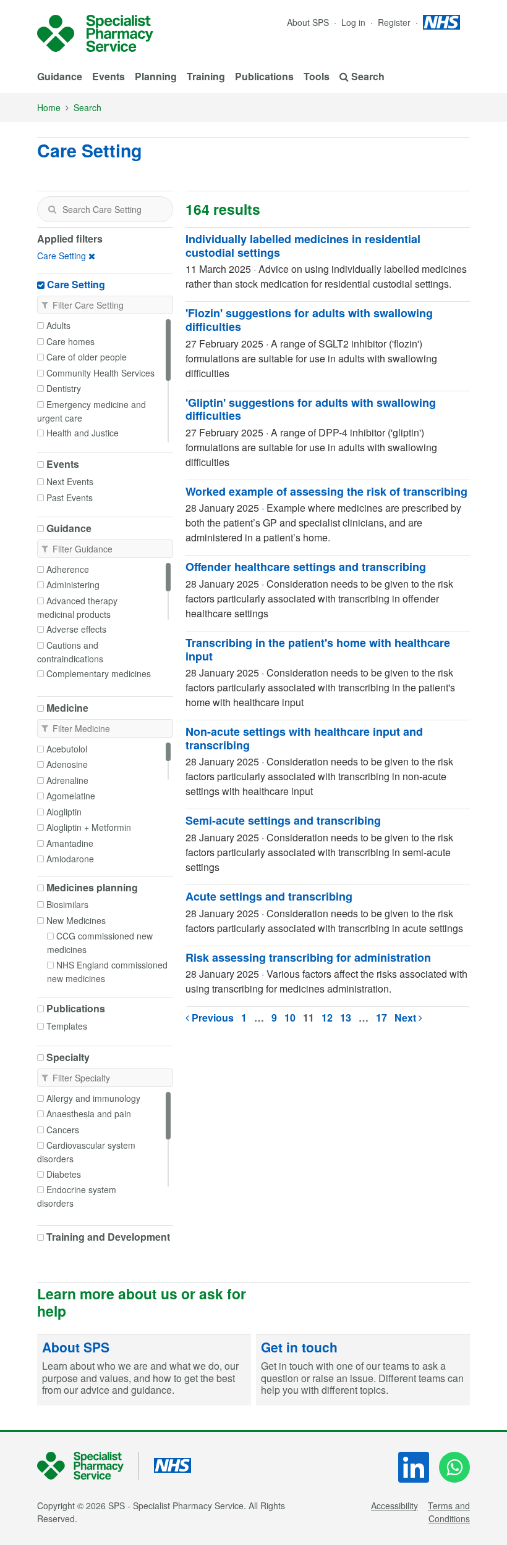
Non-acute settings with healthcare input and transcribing (304, 738)
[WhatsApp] (454, 1467)
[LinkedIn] (413, 1467)
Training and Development (108, 1237)
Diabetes (63, 1174)
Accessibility (394, 1505)
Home (49, 107)
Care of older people (86, 357)
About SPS (308, 22)
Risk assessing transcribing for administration (308, 957)
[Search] (52, 209)
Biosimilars (67, 904)
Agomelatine (70, 795)
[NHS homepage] (441, 22)
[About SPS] (144, 1370)
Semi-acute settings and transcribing (283, 820)
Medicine (67, 708)
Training (206, 76)
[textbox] (105, 209)
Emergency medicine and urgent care (91, 411)
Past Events (69, 497)
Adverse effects (76, 629)
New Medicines (76, 920)
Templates (66, 1026)
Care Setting (61, 255)
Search (87, 107)
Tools (317, 76)
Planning (156, 76)
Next (406, 1017)
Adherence (67, 569)
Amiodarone (70, 858)
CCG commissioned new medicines (100, 943)
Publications (264, 76)
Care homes (70, 341)
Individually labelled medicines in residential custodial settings (302, 245)
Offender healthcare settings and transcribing (305, 567)
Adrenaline (67, 780)
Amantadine (69, 843)
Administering (73, 584)
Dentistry (63, 388)
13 (345, 1017)
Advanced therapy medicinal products (77, 607)
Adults (58, 325)
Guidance (59, 76)
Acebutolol (66, 749)
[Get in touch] (363, 1370)
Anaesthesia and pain (88, 1113)
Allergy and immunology (93, 1098)
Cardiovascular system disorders (86, 1152)
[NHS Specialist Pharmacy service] (95, 33)
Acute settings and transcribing (268, 896)
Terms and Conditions (449, 1512)
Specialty (68, 1057)
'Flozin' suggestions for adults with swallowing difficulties (309, 320)
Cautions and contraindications (70, 652)
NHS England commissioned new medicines (107, 972)
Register (395, 22)
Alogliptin (64, 812)
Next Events (69, 481)
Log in (354, 22)
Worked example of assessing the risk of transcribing (326, 491)
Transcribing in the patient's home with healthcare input (317, 649)
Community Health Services (100, 373)
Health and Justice (82, 433)
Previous (211, 1017)
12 (327, 1017)
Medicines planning (92, 887)
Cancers (62, 1129)
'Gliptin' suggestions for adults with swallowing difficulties (310, 409)
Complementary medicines (98, 673)
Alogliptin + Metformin (88, 827)
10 (290, 1017)
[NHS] (88, 1466)
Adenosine (67, 764)
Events (108, 76)
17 (381, 1017)
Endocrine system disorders (76, 1196)
